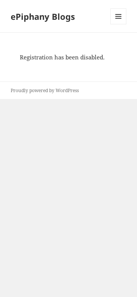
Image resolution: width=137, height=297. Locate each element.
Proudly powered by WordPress (45, 90)
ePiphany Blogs (43, 16)
